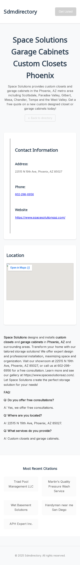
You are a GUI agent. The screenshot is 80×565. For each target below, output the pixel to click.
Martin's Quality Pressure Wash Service (59, 486)
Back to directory (40, 117)
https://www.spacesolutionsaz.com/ (40, 217)
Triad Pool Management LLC (21, 484)
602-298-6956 (24, 194)
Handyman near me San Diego (59, 507)
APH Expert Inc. (21, 524)
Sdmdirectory (20, 11)
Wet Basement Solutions (21, 507)
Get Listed (66, 11)
